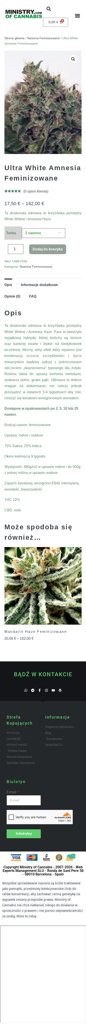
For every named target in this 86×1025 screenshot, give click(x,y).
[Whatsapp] (26, 690)
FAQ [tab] (32, 296)
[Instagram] (46, 690)
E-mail (12, 792)
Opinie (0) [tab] (12, 296)
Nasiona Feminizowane (43, 38)
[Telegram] (32, 690)
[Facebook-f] (39, 690)
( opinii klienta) (35, 191)
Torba (11, 233)
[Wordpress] (60, 690)
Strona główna (14, 38)
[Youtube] (53, 690)
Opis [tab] (8, 285)
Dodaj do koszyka (48, 249)
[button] (48, 8)
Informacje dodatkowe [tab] (39, 285)
